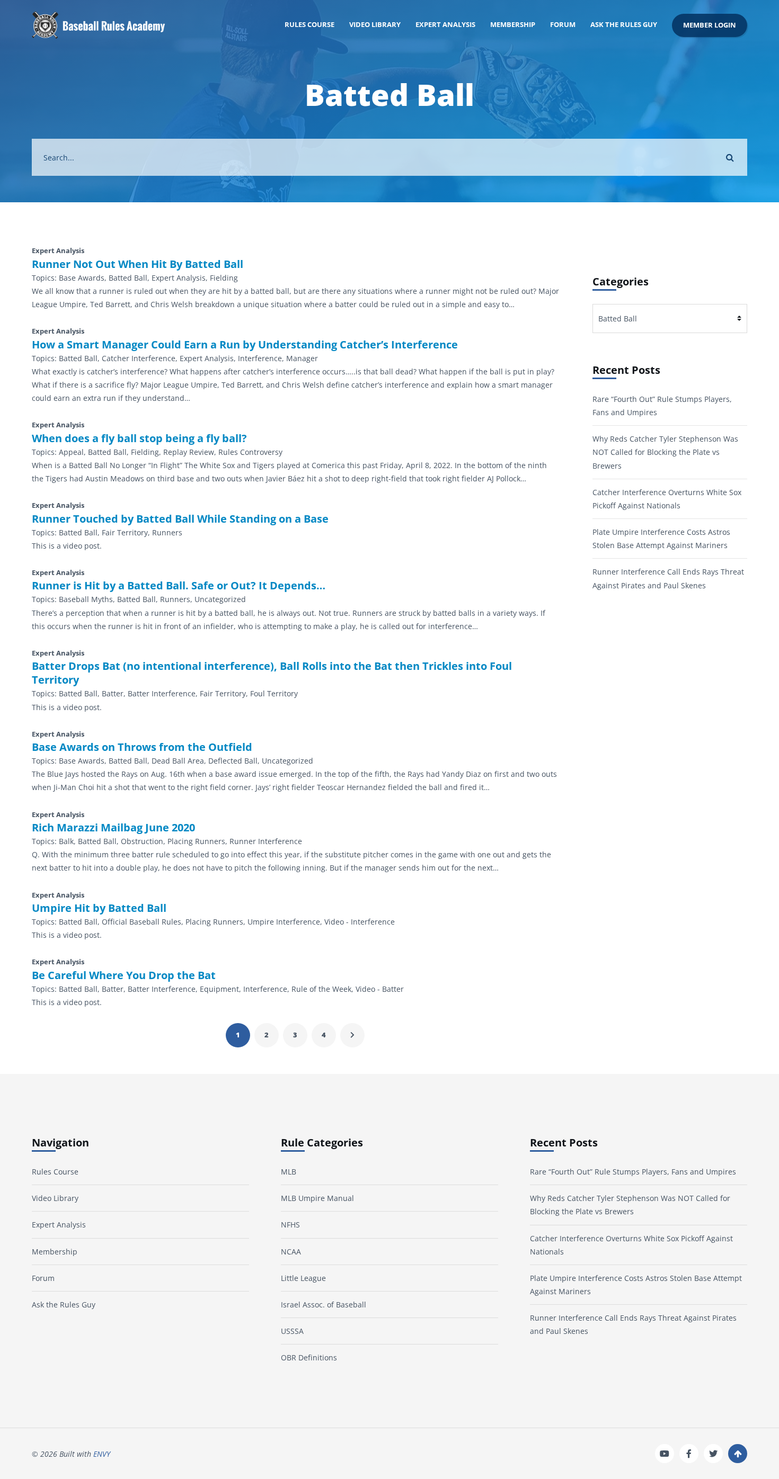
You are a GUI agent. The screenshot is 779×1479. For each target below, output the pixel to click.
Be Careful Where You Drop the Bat (124, 975)
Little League (303, 1278)
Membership (512, 24)
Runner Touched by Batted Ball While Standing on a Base (180, 519)
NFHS (290, 1225)
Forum (563, 24)
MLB (288, 1172)
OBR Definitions (309, 1357)
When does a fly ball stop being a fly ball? (139, 438)
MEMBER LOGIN (709, 25)
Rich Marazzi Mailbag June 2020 (113, 828)
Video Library (375, 24)
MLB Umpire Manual (317, 1198)
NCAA (291, 1252)
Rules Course (309, 24)
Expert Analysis (445, 24)
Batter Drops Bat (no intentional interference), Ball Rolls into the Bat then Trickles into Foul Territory (272, 673)
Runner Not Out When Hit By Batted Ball (137, 264)
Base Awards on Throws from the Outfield (142, 747)
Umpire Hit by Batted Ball (99, 908)
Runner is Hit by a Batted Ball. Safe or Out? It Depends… (178, 586)
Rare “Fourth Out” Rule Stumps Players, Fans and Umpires (633, 1172)
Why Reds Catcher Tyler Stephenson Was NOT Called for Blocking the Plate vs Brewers (665, 452)
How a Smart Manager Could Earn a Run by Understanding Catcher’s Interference (245, 345)
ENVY (101, 1454)
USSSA (292, 1331)
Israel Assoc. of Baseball (323, 1304)
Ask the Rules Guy (623, 24)
